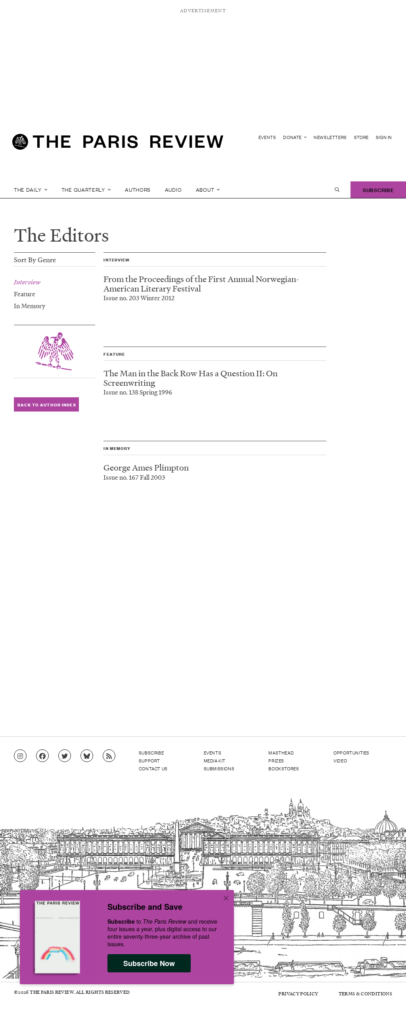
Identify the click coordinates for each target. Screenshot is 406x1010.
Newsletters (330, 137)
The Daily (28, 189)
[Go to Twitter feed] (64, 756)
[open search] (337, 189)
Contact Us (153, 768)
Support (149, 760)
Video (340, 760)
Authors (138, 189)
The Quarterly (84, 189)
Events (267, 137)
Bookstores (283, 768)
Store (361, 137)
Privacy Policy (298, 993)
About (206, 189)
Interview (27, 282)
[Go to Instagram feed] (20, 756)
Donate (293, 137)
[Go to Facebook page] (42, 756)
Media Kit (215, 760)
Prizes (276, 760)
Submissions (219, 768)
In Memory (29, 305)
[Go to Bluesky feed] (86, 756)
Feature (24, 293)
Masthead (281, 752)
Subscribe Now (149, 963)
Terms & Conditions (365, 993)
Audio (173, 189)
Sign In (384, 137)
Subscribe (378, 189)
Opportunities (351, 752)
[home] (117, 145)
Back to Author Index (46, 404)
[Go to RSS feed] (109, 756)
